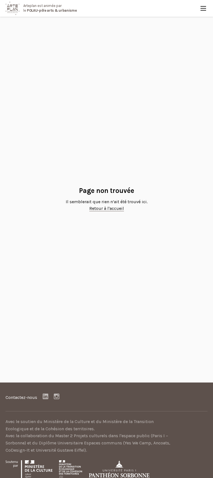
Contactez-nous (21, 397)
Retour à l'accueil (106, 208)
